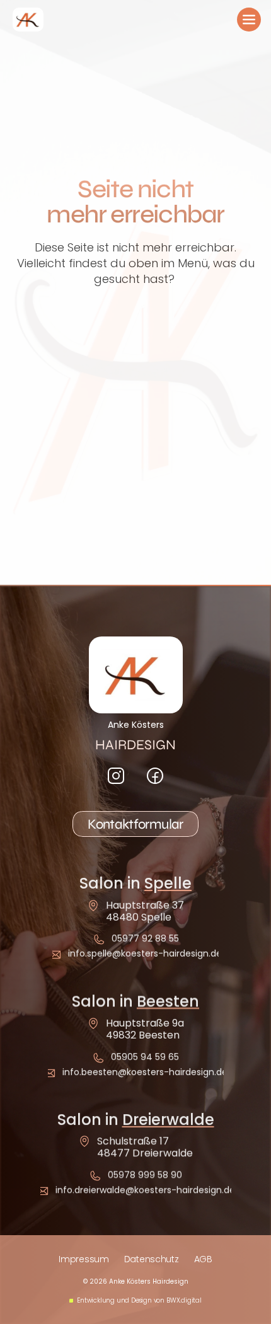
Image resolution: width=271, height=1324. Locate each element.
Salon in (135, 883)
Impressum (83, 1259)
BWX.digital (184, 1300)
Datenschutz (151, 1259)
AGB (203, 1259)
